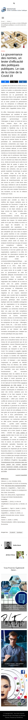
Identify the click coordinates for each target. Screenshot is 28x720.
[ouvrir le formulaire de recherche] (14, 3)
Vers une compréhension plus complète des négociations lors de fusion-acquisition (14, 607)
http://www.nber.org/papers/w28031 (15, 485)
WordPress (20, 717)
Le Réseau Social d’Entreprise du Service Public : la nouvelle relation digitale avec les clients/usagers (14, 702)
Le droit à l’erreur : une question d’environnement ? (14, 664)
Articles (3, 51)
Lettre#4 (13, 532)
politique (20, 532)
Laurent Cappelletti (21, 475)
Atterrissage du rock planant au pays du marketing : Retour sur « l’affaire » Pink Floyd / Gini (14, 624)
